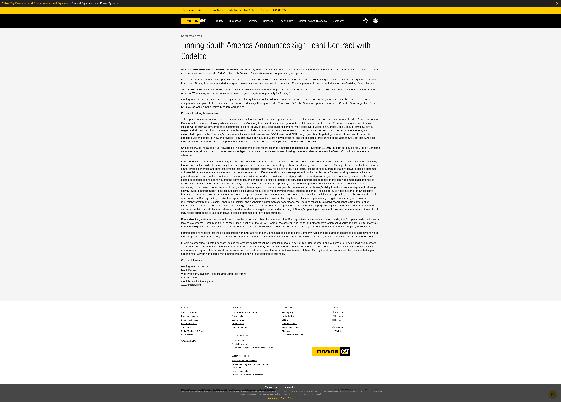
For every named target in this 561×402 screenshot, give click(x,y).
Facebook (339, 312)
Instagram (340, 316)
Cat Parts (252, 21)
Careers (264, 10)
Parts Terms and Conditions (244, 360)
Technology (286, 21)
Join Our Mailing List (190, 327)
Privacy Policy (238, 316)
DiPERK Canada (289, 323)
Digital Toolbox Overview (312, 21)
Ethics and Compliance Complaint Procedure (252, 348)
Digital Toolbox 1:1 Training (193, 331)
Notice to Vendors (189, 312)
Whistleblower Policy (241, 344)
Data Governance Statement (245, 312)
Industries (235, 21)
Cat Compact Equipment (194, 10)
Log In (373, 10)
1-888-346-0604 (278, 10)
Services (268, 21)
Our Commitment (239, 327)
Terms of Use (238, 323)
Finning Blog (288, 312)
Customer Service (189, 316)
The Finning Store (290, 327)
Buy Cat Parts (250, 10)
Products (218, 21)
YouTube (339, 327)
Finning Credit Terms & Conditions (247, 375)
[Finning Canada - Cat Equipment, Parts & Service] (193, 21)
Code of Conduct (239, 340)
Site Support (187, 335)
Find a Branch (234, 10)
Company (338, 21)
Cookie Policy (238, 320)
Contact (365, 20)
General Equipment (83, 3)
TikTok (338, 331)
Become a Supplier (190, 320)
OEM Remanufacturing (292, 335)
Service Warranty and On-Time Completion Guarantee (251, 365)
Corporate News (191, 36)
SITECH (285, 320)
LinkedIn (339, 320)
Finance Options (216, 10)
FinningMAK (287, 331)
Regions (375, 20)
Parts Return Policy (240, 371)
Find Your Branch (189, 323)
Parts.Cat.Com (289, 316)
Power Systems (109, 3)
